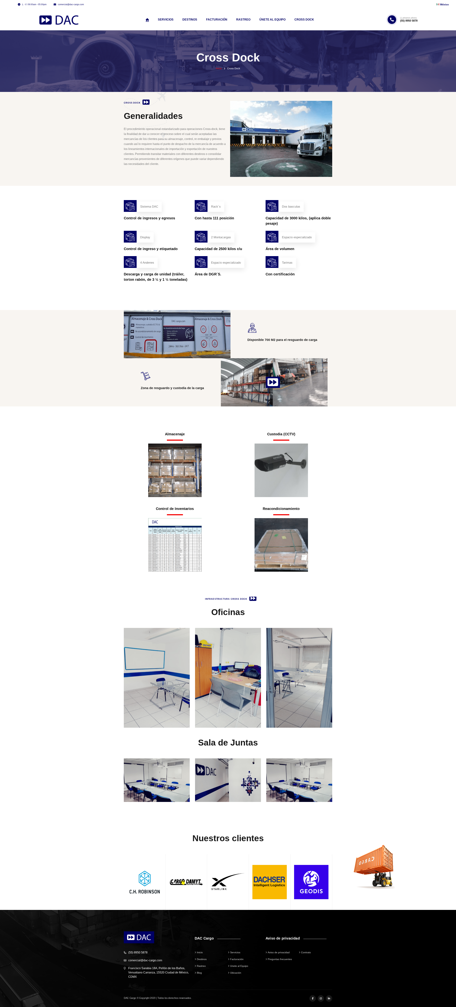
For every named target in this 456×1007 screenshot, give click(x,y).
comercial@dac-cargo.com (71, 4)
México (444, 4)
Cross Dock (304, 19)
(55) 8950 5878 (409, 19)
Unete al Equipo (239, 966)
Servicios (165, 19)
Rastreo (243, 19)
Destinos (189, 19)
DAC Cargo (130, 997)
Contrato (306, 952)
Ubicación (235, 972)
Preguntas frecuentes (280, 959)
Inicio (219, 68)
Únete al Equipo (272, 19)
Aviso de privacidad (279, 952)
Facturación (216, 19)
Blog (199, 972)
